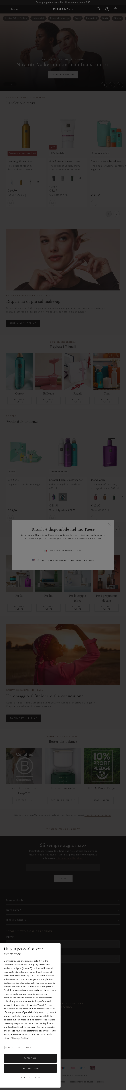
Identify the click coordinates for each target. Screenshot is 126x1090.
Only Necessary (30, 1068)
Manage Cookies (30, 1078)
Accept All (30, 1058)
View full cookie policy (19, 1047)
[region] (30, 1015)
